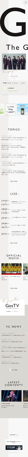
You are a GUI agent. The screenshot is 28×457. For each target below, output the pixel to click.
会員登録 (8, 311)
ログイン (16, 311)
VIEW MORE (14, 181)
